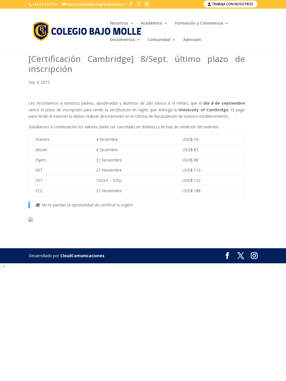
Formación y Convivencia (199, 23)
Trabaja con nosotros (232, 4)
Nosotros (119, 23)
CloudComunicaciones (82, 255)
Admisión (192, 40)
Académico (151, 23)
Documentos (122, 40)
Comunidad (159, 40)
